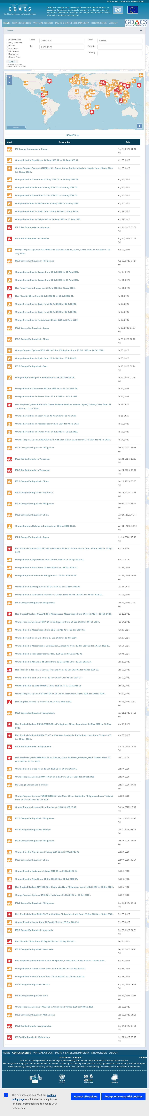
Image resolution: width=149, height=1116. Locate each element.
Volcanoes (14, 51)
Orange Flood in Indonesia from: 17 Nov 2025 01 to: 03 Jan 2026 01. (49, 654)
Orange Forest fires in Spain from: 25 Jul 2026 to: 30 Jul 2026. (46, 304)
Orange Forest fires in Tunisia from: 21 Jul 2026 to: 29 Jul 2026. (46, 320)
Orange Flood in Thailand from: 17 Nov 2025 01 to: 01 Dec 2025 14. (48, 686)
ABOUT (113, 23)
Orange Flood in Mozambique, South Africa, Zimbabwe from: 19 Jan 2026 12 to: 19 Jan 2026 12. (62, 646)
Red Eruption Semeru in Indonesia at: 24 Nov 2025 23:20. (43, 702)
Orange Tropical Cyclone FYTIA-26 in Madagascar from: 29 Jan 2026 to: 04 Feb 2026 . (57, 622)
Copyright (77, 1057)
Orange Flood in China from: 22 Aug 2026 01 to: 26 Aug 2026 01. (47, 179)
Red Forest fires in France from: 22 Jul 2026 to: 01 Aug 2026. (45, 288)
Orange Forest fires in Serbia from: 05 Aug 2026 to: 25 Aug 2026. (47, 203)
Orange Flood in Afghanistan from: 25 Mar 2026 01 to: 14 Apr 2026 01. (49, 559)
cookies (143, 1057)
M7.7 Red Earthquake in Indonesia (32, 227)
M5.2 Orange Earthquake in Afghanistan (35, 1015)
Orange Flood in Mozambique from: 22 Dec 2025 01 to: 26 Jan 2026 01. (50, 630)
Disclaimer (65, 1057)
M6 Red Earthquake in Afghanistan (32, 1037)
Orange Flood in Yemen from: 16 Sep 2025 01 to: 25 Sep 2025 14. (47, 922)
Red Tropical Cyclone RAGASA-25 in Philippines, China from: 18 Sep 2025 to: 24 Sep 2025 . (60, 960)
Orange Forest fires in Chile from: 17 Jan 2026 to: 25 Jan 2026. (46, 638)
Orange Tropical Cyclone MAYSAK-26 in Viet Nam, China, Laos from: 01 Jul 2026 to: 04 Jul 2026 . (63, 440)
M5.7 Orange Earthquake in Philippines (34, 818)
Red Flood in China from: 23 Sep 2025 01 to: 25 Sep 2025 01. (45, 941)
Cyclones (13, 48)
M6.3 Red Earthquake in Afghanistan (33, 746)
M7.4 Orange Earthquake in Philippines (34, 841)
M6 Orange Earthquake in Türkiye (31, 785)
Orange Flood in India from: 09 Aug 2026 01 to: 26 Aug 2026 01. (46, 187)
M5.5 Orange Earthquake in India (31, 995)
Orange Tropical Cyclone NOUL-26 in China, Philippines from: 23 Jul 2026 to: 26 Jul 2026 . (59, 350)
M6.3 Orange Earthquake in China (32, 481)
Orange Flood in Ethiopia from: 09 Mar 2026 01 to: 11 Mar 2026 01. (47, 587)
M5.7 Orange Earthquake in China (32, 339)
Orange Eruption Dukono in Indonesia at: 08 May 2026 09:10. (45, 526)
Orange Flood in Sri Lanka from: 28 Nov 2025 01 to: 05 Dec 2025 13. (48, 678)
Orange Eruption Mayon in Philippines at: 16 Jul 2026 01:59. (45, 377)
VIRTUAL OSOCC (43, 23)
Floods (12, 45)
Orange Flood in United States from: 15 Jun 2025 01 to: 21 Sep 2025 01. (50, 968)
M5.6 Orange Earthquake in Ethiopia (33, 829)
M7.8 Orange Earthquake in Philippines (34, 503)
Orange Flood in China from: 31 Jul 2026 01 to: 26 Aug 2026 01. (46, 195)
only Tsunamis (15, 42)
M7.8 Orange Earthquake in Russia (32, 984)
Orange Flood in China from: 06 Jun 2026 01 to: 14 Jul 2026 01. (46, 388)
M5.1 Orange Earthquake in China (32, 515)
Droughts (13, 54)
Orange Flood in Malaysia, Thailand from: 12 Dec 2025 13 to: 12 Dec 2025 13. (53, 662)
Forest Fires (14, 57)
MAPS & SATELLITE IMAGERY (72, 23)
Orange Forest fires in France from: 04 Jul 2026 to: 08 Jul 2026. (46, 432)
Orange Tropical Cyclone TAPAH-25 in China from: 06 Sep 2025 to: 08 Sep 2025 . (54, 1007)
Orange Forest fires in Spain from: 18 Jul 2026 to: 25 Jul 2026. (46, 358)
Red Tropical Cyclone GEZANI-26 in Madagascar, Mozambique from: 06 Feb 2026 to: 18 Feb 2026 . (63, 614)
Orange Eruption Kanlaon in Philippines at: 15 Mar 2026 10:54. (46, 575)
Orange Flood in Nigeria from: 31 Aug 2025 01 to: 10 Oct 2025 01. (47, 852)
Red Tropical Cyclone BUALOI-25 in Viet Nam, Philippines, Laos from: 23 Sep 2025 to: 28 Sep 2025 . (64, 914)
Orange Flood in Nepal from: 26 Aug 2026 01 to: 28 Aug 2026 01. (47, 160)
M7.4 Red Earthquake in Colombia (32, 238)
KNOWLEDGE (99, 23)
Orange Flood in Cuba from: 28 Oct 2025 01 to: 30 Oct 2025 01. (46, 769)
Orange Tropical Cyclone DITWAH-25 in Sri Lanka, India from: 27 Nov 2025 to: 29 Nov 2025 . (60, 694)
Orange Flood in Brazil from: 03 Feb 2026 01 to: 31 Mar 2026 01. (46, 567)
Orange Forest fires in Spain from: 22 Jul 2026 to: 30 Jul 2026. (46, 312)
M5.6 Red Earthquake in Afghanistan (33, 1026)
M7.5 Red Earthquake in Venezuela (32, 459)
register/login (137, 1)
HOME (6, 23)
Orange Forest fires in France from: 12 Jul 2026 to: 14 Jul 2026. (46, 396)
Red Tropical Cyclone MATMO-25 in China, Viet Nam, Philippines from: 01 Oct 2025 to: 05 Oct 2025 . (64, 887)
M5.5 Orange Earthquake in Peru (31, 366)
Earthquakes (15, 39)
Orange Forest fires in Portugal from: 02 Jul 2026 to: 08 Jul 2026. (47, 424)
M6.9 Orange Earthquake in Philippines (34, 903)
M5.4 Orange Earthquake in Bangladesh (35, 713)
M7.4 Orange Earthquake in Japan (32, 537)
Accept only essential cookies (123, 1096)
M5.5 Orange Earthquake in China (32, 860)
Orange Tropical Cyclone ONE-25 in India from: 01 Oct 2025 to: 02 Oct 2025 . (53, 895)
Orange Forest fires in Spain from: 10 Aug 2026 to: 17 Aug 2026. (46, 211)
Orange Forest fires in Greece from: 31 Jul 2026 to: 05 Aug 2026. (47, 272)
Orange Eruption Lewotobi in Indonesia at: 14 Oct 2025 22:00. (46, 807)
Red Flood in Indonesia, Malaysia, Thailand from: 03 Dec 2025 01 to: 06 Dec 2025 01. (57, 670)
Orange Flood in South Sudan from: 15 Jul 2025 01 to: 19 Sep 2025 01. (50, 976)
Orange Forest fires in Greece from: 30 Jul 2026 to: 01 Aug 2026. (47, 280)
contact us (125, 1)
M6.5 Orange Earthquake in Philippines (34, 448)
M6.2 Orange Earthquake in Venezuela (34, 949)
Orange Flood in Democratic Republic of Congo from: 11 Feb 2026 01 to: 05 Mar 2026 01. (59, 595)
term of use (112, 1)
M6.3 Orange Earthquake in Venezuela (34, 930)
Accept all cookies (85, 1096)
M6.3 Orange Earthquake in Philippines (34, 261)
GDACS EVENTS (21, 23)
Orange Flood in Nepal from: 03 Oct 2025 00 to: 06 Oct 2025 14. (46, 879)
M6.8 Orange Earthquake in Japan (32, 328)
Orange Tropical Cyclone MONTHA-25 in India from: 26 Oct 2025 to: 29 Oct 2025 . (55, 777)
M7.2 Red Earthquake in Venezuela (32, 470)
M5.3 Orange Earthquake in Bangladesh (35, 602)
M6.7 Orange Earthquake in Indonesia (34, 492)
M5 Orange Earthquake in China (31, 149)
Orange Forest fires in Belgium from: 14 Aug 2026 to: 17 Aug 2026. (48, 219)
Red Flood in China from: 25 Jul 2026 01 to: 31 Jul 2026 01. (44, 296)
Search (10, 30)
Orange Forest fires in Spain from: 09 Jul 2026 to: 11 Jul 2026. (45, 416)
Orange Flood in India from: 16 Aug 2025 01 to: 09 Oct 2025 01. (46, 871)
